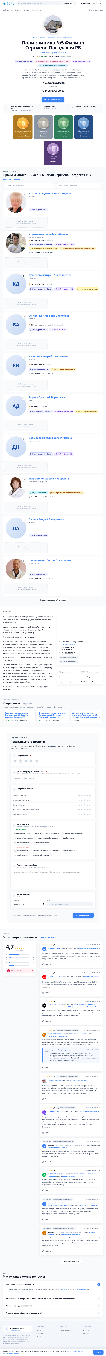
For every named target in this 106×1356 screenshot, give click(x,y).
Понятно (98, 1352)
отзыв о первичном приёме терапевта (71, 1204)
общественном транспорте (16, 1292)
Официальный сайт (69, 657)
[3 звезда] (25, 761)
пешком (64, 1289)
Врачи (38, 1330)
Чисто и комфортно (52, 833)
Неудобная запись (21, 855)
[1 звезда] (15, 761)
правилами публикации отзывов (47, 915)
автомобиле (81, 1289)
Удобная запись (68, 838)
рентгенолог (33, 482)
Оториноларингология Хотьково (23, 132)
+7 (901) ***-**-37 (54, 1004)
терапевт (32, 197)
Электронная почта (69, 662)
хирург (31, 400)
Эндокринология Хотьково (63, 132)
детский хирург (34, 563)
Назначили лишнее (40, 851)
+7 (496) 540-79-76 (52, 83)
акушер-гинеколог (35, 441)
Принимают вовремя (22, 843)
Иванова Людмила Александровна (51, 193)
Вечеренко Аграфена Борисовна (49, 315)
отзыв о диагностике (78, 1080)
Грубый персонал (68, 851)
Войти (95, 3)
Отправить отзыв (82, 915)
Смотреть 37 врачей (11, 180)
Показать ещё (70, 1262)
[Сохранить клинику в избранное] (60, 30)
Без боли (37, 833)
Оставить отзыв (55, 99)
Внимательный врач (22, 833)
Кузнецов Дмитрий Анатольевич (50, 274)
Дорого (55, 851)
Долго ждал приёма (21, 851)
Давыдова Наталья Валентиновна (50, 437)
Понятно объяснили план (23, 838)
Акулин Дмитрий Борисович (47, 397)
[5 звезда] (36, 761)
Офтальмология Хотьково (83, 132)
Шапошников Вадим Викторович (50, 560)
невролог (32, 359)
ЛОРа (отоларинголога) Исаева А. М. (82, 1007)
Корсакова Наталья (55, 1080)
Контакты (86, 1334)
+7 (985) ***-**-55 (54, 976)
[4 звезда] (31, 761)
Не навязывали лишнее (72, 833)
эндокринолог (43, 482)
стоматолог (33, 278)
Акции (38, 1337)
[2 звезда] (20, 761)
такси (34, 1292)
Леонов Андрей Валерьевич (46, 519)
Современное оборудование (47, 838)
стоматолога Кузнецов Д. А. (89, 948)
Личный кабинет (66, 1330)
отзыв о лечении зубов (79, 1034)
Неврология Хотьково (43, 132)
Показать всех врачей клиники (53, 600)
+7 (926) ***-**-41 (54, 1174)
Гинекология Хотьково (52, 158)
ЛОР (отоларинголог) (36, 237)
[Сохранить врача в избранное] (23, 194)
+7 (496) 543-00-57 (52, 91)
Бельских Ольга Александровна (49, 478)
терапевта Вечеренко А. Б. (72, 1176)
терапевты (14, 653)
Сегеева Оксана (54, 948)
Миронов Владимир (55, 1034)
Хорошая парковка (41, 843)
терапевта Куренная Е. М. (58, 1147)
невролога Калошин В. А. (89, 1111)
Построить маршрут (68, 644)
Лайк (48, 964)
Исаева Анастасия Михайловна (49, 234)
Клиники (39, 1334)
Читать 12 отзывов (46, 938)
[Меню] (101, 3)
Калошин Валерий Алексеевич (48, 356)
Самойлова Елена (54, 1111)
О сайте (86, 1330)
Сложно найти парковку (41, 855)
